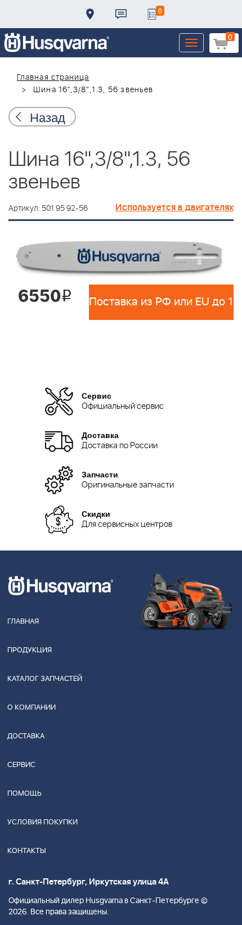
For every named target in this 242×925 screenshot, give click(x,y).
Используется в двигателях (174, 207)
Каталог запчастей (44, 679)
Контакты (121, 14)
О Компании (31, 707)
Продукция (29, 650)
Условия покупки (42, 822)
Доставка (90, 14)
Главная (23, 621)
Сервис (21, 765)
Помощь (24, 793)
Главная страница (53, 77)
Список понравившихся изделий (152, 14)
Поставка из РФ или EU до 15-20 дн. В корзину (161, 302)
